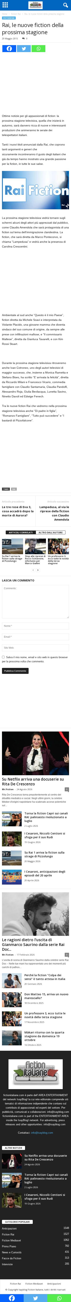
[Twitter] (24, 48)
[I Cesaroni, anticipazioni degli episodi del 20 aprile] (12, 877)
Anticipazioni (9, 1228)
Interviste (7, 1264)
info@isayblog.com (42, 1132)
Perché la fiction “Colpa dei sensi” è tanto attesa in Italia (44, 977)
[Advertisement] (35, 82)
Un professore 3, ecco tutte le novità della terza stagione (58, 560)
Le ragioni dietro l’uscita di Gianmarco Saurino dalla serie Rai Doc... (33, 944)
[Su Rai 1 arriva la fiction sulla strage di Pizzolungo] (12, 546)
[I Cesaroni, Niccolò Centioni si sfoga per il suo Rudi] (12, 838)
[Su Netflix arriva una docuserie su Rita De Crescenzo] (35, 753)
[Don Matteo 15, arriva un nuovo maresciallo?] (12, 999)
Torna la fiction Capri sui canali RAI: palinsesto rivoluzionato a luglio (46, 817)
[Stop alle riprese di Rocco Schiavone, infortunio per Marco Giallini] (35, 546)
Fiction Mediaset (11, 1240)
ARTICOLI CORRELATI (21, 532)
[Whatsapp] (38, 48)
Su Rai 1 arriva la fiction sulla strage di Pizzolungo (12, 558)
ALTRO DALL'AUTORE (51, 532)
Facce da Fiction (11, 1258)
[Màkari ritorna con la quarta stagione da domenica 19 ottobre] (12, 1037)
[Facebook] (9, 48)
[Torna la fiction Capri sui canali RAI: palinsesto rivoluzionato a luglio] (12, 818)
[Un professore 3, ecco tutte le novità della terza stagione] (58, 546)
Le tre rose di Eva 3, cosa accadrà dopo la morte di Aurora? (18, 511)
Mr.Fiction (8, 789)
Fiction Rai (16, 14)
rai (13, 489)
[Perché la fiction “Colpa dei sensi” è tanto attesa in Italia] (12, 980)
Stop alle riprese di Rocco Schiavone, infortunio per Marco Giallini (35, 560)
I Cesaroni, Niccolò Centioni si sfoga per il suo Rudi (44, 835)
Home (4, 14)
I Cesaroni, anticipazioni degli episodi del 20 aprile (44, 873)
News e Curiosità (11, 1252)
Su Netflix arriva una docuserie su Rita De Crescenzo (33, 782)
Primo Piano (9, 1246)
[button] (65, 5)
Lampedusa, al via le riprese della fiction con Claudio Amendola (54, 513)
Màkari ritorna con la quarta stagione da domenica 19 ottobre (44, 1036)
